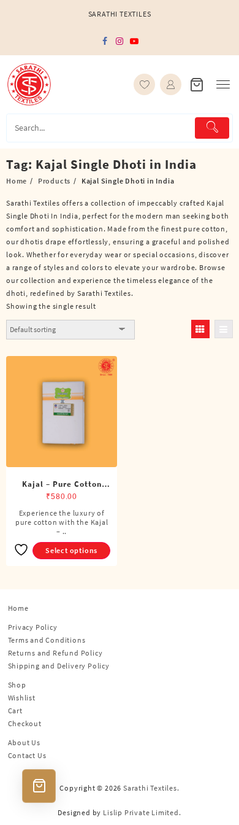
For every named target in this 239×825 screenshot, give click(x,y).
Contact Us (27, 755)
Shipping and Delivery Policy (59, 665)
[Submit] (212, 128)
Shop (17, 684)
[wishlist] (144, 84)
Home (18, 608)
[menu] (223, 84)
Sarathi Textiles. (151, 787)
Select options (71, 550)
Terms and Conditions (47, 640)
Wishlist (22, 697)
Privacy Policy (33, 627)
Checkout (25, 723)
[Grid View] (200, 329)
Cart (15, 710)
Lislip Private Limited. (142, 812)
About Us (24, 742)
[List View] (223, 329)
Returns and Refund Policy (55, 652)
